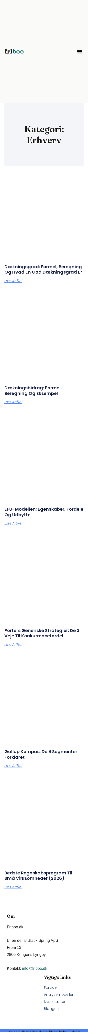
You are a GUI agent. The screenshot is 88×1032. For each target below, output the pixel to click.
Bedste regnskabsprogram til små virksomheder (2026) (38, 875)
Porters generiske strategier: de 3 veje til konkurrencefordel (41, 633)
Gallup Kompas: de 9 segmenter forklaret (40, 754)
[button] (80, 51)
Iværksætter (54, 1001)
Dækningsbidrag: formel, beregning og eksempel (33, 390)
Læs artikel (13, 281)
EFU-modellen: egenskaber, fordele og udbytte (43, 512)
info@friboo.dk (34, 968)
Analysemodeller (58, 994)
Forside (50, 987)
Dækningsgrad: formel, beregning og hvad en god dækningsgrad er (43, 269)
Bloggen (51, 1008)
